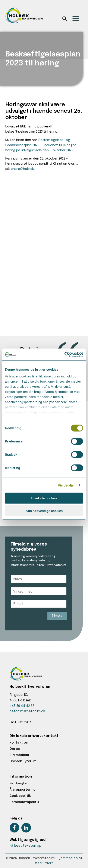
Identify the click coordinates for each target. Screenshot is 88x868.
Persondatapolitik (24, 802)
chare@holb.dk (22, 169)
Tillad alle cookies (44, 498)
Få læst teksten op (25, 845)
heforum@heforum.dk (27, 711)
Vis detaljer (66, 485)
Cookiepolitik (20, 796)
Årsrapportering (22, 789)
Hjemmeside (67, 858)
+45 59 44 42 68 (22, 706)
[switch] (77, 441)
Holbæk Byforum (23, 761)
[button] (64, 19)
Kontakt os (19, 742)
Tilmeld (57, 616)
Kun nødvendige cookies (44, 511)
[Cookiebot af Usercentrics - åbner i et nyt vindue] (64, 354)
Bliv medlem (19, 755)
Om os (15, 749)
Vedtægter (19, 783)
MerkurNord (44, 863)
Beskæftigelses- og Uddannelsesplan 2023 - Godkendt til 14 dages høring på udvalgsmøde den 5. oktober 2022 (40, 145)
